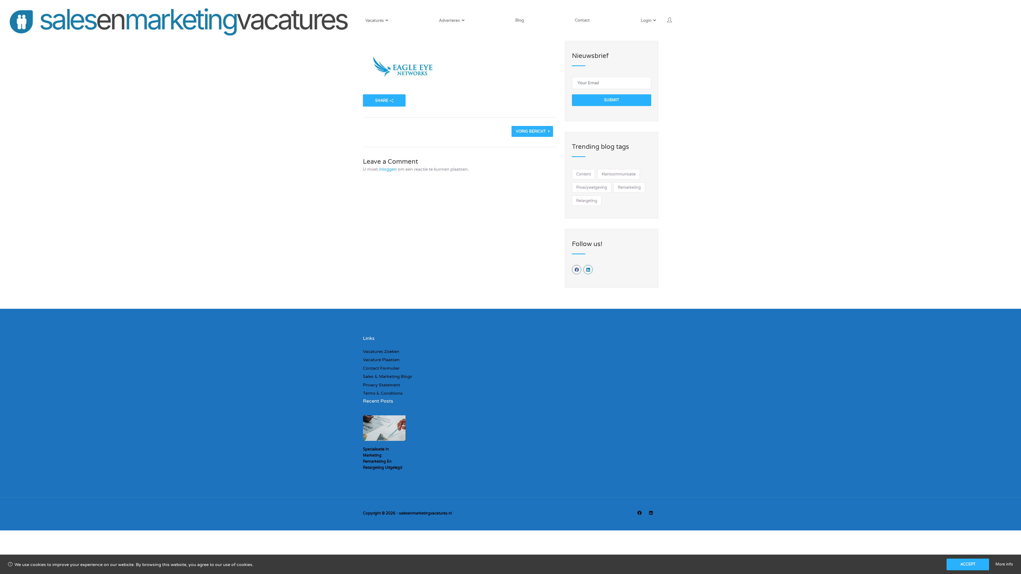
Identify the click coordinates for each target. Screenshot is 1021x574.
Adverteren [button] (449, 20)
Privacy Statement (381, 385)
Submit (611, 100)
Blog (519, 20)
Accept (968, 564)
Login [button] (646, 20)
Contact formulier (381, 368)
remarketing (629, 187)
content (583, 174)
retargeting (586, 201)
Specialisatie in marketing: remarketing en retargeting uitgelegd (382, 458)
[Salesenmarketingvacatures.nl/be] (181, 20)
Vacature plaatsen (381, 359)
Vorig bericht (531, 131)
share (381, 100)
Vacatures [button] (374, 20)
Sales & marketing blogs (387, 376)
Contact (582, 20)
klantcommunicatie (619, 174)
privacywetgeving (591, 187)
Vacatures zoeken (381, 351)
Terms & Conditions (383, 393)
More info (1004, 564)
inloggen (388, 169)
